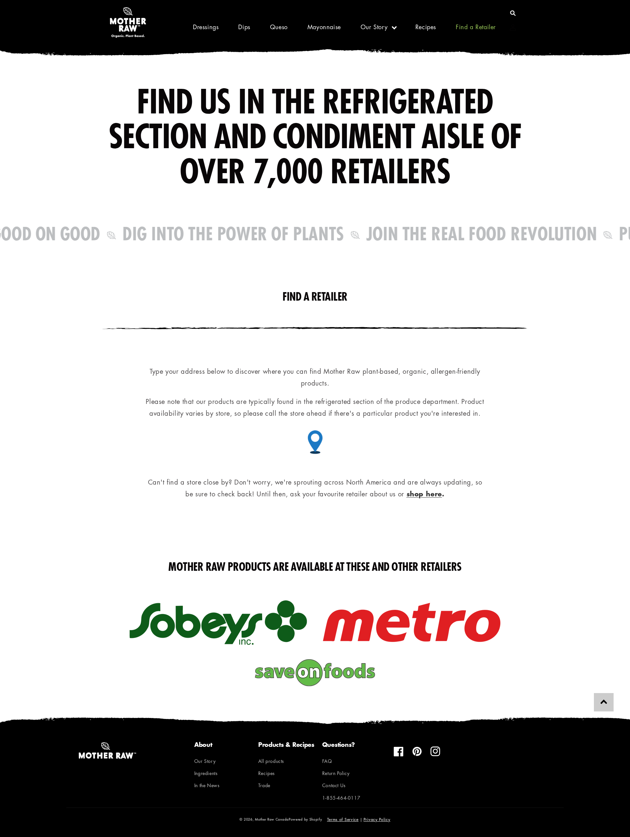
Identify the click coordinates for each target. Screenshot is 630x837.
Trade (264, 786)
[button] (513, 13)
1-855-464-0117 (341, 798)
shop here (424, 494)
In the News (207, 786)
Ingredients (206, 773)
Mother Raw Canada (272, 820)
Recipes (266, 773)
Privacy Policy (377, 820)
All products (271, 761)
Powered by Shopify (305, 820)
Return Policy (336, 773)
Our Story (374, 28)
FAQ (327, 761)
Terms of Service (343, 820)
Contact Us (334, 786)
